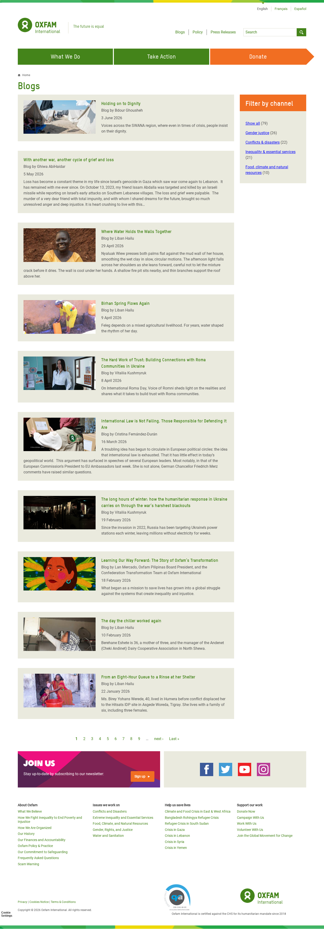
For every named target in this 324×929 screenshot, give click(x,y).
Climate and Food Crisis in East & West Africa (198, 811)
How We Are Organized (34, 828)
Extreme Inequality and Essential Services (123, 817)
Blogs (180, 32)
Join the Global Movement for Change (264, 835)
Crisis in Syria (174, 842)
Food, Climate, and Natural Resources (120, 823)
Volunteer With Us (250, 830)
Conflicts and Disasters (110, 811)
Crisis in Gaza (175, 830)
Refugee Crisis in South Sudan (187, 823)
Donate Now (246, 811)
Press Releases (223, 32)
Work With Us (246, 823)
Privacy (22, 902)
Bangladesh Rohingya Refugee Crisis (192, 817)
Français (281, 9)
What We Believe (30, 811)
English (262, 9)
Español (300, 9)
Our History (26, 834)
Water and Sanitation (108, 835)
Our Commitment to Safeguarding (43, 852)
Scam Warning (28, 864)
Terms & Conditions (63, 902)
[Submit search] (301, 32)
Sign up (139, 776)
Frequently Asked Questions (38, 858)
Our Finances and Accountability (41, 840)
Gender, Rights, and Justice (113, 830)
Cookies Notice (39, 902)
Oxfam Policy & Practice (35, 846)
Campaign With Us (250, 817)
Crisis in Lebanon (177, 835)
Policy (198, 32)
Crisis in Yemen (176, 848)
